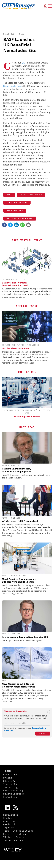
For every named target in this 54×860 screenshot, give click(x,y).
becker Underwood (31, 194)
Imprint (8, 827)
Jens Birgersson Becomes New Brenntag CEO (25, 637)
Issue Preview (13, 840)
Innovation (10, 784)
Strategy (15, 465)
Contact (8, 818)
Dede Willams (15, 210)
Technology (10, 787)
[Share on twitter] (10, 225)
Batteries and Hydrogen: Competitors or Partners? (15, 284)
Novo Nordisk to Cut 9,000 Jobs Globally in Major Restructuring (18, 685)
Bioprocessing (19, 576)
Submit (43, 733)
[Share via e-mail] (28, 225)
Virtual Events (14, 837)
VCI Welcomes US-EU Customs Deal (20, 521)
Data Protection (14, 834)
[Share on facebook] (4, 225)
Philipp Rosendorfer (20, 218)
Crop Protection (17, 202)
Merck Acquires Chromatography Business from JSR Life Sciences (19, 580)
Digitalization (14, 793)
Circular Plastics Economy (15, 348)
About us (9, 821)
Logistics (10, 797)
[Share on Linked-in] (16, 225)
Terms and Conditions (18, 830)
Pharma (7, 777)
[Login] (45, 6)
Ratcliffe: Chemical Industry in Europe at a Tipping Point (16, 470)
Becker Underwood (12, 86)
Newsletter (10, 814)
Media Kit (10, 824)
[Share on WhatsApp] (22, 225)
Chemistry (16, 518)
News (21, 34)
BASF (24, 62)
